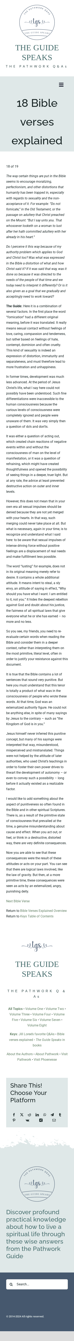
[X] (21, 1115)
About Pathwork (47, 1054)
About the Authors (20, 1054)
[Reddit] (29, 1115)
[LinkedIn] (37, 1115)
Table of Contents (36, 916)
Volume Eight (37, 1025)
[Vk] (27, 1120)
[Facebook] (14, 1115)
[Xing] (41, 1120)
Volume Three (19, 1014)
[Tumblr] (60, 1115)
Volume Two (55, 1009)
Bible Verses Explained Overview (43, 911)
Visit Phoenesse (45, 1060)
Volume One (34, 1009)
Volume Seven (50, 1020)
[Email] (54, 1120)
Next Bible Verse (18, 901)
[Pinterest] (14, 1120)
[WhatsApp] (44, 1115)
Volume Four (41, 1014)
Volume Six (29, 1020)
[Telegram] (52, 1115)
